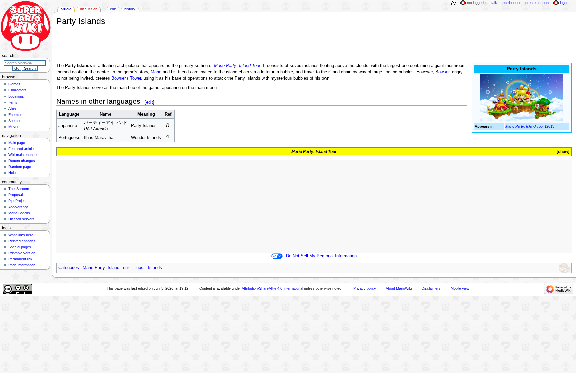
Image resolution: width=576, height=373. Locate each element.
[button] (562, 152)
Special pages (19, 247)
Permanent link (20, 259)
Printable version (21, 253)
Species (14, 121)
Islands (155, 267)
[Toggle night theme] (453, 3)
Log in (564, 3)
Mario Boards (19, 213)
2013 (550, 126)
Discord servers (21, 219)
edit (149, 102)
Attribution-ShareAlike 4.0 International (272, 288)
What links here (20, 235)
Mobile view (460, 288)
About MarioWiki (399, 288)
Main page (16, 143)
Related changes (22, 241)
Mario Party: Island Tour (524, 126)
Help (12, 173)
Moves (13, 127)
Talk (494, 3)
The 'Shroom (18, 189)
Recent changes (21, 161)
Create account (537, 3)
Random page (19, 167)
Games (14, 84)
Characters (17, 90)
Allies (12, 108)
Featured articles (22, 149)
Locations (16, 96)
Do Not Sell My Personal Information (321, 256)
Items (12, 102)
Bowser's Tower (126, 78)
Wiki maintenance (22, 155)
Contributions (511, 3)
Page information (21, 265)
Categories (68, 267)
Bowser (442, 72)
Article (66, 9)
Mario (156, 72)
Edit (113, 9)
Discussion (88, 9)
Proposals (16, 195)
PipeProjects (18, 201)
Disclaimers (431, 288)
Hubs (138, 267)
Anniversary (18, 207)
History (129, 9)
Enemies (15, 115)
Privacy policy (364, 288)
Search (8, 56)
